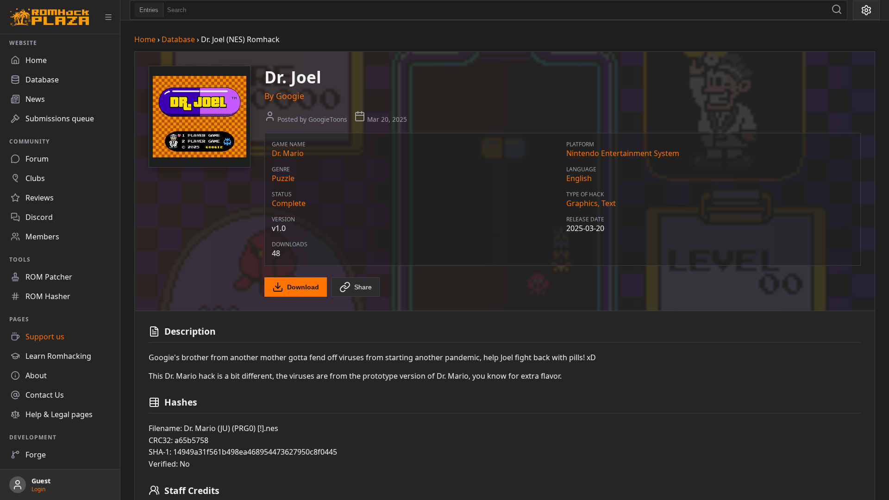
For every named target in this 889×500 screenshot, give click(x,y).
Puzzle (283, 178)
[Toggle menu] (108, 17)
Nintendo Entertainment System (622, 153)
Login (38, 489)
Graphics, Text (591, 203)
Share (363, 287)
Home (145, 39)
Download (303, 287)
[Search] (836, 10)
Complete (289, 203)
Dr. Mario (288, 153)
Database (178, 39)
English (579, 178)
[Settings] (866, 10)
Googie (290, 95)
